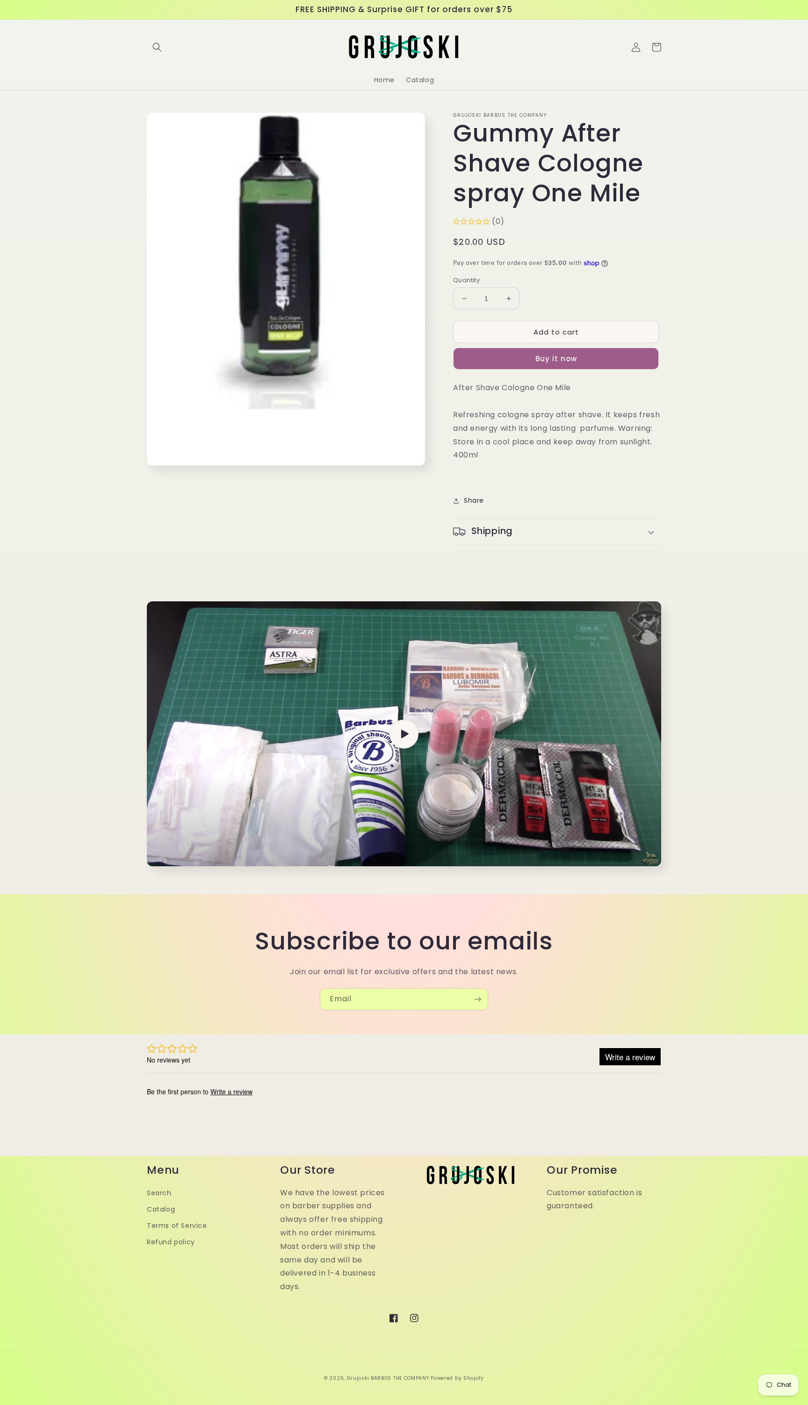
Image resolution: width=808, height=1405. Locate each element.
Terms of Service (177, 1225)
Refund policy (171, 1242)
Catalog (161, 1209)
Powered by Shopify (457, 1378)
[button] (157, 47)
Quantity (466, 280)
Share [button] (474, 500)
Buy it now (556, 359)
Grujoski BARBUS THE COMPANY (389, 1378)
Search (159, 1193)
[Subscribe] (477, 999)
